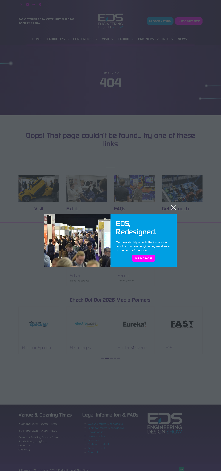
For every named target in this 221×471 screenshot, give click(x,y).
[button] (173, 208)
